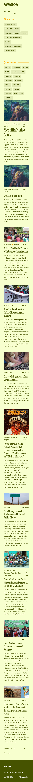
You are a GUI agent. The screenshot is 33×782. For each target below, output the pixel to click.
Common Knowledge (16, 772)
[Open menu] (5, 12)
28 (24, 748)
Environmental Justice (12, 33)
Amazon (7, 67)
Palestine (8, 89)
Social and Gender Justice (13, 46)
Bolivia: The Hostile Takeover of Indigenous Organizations (16, 250)
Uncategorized (9, 50)
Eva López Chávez (10, 571)
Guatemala (8, 80)
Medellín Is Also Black (14, 132)
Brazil (7, 72)
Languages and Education (12, 37)
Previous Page (8, 748)
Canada (15, 72)
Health (25, 33)
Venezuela (8, 98)
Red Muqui (7, 507)
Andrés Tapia (8, 305)
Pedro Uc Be (8, 373)
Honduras (18, 80)
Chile (22, 72)
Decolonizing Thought (12, 29)
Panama (16, 89)
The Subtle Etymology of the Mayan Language (16, 378)
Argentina (16, 67)
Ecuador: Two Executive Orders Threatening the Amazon (14, 312)
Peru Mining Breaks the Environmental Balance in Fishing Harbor (15, 514)
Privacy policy (23, 777)
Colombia (8, 76)
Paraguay (8, 93)
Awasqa (16, 244)
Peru (15, 93)
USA (22, 93)
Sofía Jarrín (8, 244)
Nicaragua (16, 85)
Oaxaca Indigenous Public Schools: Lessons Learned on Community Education (16, 582)
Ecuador (17, 76)
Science (7, 42)
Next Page (7, 753)
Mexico (7, 85)
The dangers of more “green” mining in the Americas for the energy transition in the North (16, 709)
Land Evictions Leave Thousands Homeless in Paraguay (14, 646)
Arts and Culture (10, 24)
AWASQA (11, 4)
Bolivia (25, 67)
